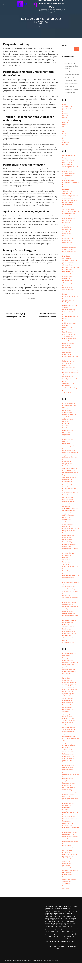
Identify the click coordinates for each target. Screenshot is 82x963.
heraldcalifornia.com (68, 756)
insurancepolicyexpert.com (70, 211)
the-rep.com (66, 222)
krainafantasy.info (67, 428)
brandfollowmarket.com (69, 602)
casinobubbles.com (68, 696)
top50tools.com (67, 220)
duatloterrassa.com (68, 794)
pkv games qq (73, 911)
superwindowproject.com (70, 341)
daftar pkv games (67, 106)
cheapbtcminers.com (68, 736)
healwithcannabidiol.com (69, 819)
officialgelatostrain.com (69, 832)
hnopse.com (66, 624)
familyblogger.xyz (67, 778)
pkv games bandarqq (69, 924)
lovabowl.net (66, 656)
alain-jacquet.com (67, 455)
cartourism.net (66, 352)
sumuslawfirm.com (68, 578)
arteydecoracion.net (68, 292)
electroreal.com (67, 676)
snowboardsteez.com (68, 510)
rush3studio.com (67, 419)
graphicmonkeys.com (68, 758)
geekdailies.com (67, 872)
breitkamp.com (67, 785)
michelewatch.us (67, 176)
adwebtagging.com (68, 609)
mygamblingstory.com (69, 403)
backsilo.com (66, 562)
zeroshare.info (66, 234)
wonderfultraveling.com (69, 260)
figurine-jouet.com (67, 857)
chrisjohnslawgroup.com (69, 781)
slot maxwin (68, 921)
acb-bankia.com (67, 555)
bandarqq (65, 104)
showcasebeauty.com (68, 209)
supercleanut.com (67, 752)
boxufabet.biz (66, 852)
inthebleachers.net (68, 365)
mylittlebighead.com (68, 745)
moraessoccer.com (68, 254)
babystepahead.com (68, 613)
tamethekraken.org (68, 803)
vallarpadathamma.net (69, 477)
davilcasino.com (67, 707)
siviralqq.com (66, 564)
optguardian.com (67, 703)
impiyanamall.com (67, 700)
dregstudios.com (67, 249)
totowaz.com (66, 595)
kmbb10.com (66, 517)
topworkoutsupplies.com (69, 687)
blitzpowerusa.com (68, 502)
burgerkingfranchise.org (69, 475)
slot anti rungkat (66, 916)
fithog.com (65, 294)
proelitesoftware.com (68, 772)
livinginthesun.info (67, 439)
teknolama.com (67, 481)
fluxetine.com (66, 321)
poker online (68, 906)
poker (64, 133)
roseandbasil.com (67, 303)
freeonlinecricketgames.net (70, 267)
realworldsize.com (67, 479)
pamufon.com (66, 796)
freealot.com (66, 747)
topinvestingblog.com (68, 218)
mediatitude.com (67, 198)
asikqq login (66, 129)
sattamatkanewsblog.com (70, 589)
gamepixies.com (67, 761)
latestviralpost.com (68, 497)
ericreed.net (66, 318)
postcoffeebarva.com (68, 470)
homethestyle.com (68, 718)
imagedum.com (67, 825)
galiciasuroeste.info (68, 245)
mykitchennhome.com (69, 334)
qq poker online (54, 946)
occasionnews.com (68, 627)
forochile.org (66, 256)
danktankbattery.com (68, 535)
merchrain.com (67, 874)
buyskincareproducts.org (70, 370)
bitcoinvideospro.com (69, 450)
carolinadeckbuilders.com (70, 216)
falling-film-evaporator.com (70, 575)
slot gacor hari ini (58, 914)
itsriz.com (65, 441)
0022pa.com (66, 231)
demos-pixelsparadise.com (70, 196)
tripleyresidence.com (68, 787)
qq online (65, 122)
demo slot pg (65, 939)
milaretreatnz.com (68, 238)
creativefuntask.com (68, 732)
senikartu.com (66, 432)
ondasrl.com (66, 807)
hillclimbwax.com (67, 622)
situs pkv (65, 144)
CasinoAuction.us (67, 330)
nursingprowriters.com (69, 580)
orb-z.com (65, 486)
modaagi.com (66, 240)
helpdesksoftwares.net (69, 653)
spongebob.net (67, 464)
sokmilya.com (66, 881)
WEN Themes (54, 960)
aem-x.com (65, 711)
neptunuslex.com (67, 171)
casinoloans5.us (67, 327)
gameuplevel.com (67, 716)
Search (64, 46)
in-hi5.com (65, 426)
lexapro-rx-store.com (68, 368)
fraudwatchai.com (67, 709)
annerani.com (66, 227)
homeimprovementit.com (70, 658)
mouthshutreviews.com (69, 689)
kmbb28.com (66, 877)
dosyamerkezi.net (67, 205)
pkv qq (64, 111)
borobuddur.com (67, 723)
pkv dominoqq (66, 109)
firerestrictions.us (67, 272)
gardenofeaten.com (68, 504)
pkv (63, 138)
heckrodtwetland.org (68, 310)
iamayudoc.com (67, 743)
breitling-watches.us (68, 180)
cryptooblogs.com (67, 714)
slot (63, 126)
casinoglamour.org (68, 383)
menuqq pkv (49, 906)
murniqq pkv (65, 944)
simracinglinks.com (68, 202)
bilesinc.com (66, 236)
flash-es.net (65, 557)
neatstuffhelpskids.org (69, 251)
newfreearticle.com (68, 499)
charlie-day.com (67, 540)
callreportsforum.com (69, 879)
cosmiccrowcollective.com (70, 452)
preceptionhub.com (68, 665)
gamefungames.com (68, 727)
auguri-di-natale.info (68, 173)
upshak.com (66, 560)
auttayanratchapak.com (69, 468)
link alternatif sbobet (52, 944)
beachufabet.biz (67, 845)
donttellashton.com (68, 417)
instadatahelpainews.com (70, 870)
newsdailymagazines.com (70, 662)
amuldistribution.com (68, 720)
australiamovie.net (68, 160)
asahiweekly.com (67, 749)
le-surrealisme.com (68, 207)
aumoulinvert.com (67, 336)
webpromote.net (67, 287)
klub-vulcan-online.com (69, 783)
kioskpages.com (67, 821)
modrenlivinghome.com (69, 868)
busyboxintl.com (67, 466)
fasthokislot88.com (68, 765)
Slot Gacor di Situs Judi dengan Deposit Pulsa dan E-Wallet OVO (28, 960)
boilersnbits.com (67, 495)
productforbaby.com (68, 484)
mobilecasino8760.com (69, 323)
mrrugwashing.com (68, 553)
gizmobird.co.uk (67, 162)
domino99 (49, 909)
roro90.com (65, 421)
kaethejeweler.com (68, 834)
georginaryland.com (68, 301)
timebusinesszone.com (69, 631)
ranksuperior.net (67, 611)
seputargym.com (67, 698)
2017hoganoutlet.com (69, 408)
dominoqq (65, 120)
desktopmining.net (68, 363)
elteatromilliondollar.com (70, 473)
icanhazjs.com (66, 345)
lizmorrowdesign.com (68, 816)
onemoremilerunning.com (70, 508)
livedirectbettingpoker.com (70, 542)
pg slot (64, 911)
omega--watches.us (68, 178)
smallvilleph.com (67, 243)
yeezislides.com (67, 667)
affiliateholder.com (68, 642)
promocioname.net (68, 263)
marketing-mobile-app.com (70, 528)
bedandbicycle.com (68, 754)
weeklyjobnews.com (68, 604)
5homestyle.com (67, 392)
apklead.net (65, 888)
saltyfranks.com (67, 225)
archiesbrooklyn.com (68, 274)
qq (63, 131)
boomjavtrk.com (67, 886)
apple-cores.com (67, 354)
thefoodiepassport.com (69, 339)
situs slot (65, 115)
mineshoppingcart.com (69, 685)
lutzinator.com (66, 805)
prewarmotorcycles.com (69, 200)
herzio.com (65, 423)
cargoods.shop (66, 443)
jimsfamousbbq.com (68, 155)
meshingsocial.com (68, 524)
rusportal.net (66, 435)
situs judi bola (54, 941)
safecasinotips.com (68, 767)
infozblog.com (66, 278)
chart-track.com (67, 258)
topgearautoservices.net (69, 854)
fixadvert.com (66, 187)
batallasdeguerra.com (69, 247)
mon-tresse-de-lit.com (69, 848)
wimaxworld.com (67, 265)
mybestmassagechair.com (70, 316)
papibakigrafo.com (68, 343)
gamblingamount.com (69, 620)
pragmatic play (58, 919)
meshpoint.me (66, 461)
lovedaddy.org (66, 546)
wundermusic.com (68, 725)
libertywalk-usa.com (68, 158)
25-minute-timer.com (68, 729)
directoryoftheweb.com (69, 414)
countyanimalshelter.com (70, 607)
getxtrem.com (66, 519)
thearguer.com (66, 526)
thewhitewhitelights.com (69, 305)
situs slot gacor (50, 921)
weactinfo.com (66, 522)
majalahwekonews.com (69, 406)
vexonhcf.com (66, 193)
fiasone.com (66, 533)
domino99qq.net (67, 412)
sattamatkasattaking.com (70, 837)
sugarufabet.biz (67, 850)
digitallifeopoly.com (68, 694)
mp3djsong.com (67, 164)
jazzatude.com (66, 229)
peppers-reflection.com (69, 633)
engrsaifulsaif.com (67, 734)
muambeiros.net (67, 276)
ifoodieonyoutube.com (69, 682)
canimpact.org (66, 348)
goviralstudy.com (67, 350)
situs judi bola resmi (67, 941)
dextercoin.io (66, 385)
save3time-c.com (67, 191)
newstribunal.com (67, 660)
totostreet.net (66, 705)
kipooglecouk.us (67, 332)
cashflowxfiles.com (68, 515)
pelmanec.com (66, 410)
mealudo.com (66, 537)
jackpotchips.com (67, 770)
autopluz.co (65, 189)
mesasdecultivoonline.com (70, 493)
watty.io (64, 437)
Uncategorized (31, 298)
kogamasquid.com (67, 377)
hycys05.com (66, 506)
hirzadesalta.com (67, 691)
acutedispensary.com (68, 586)
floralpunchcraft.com (68, 531)
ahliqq (64, 135)
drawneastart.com (67, 763)
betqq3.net (65, 325)
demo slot (65, 113)
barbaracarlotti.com (68, 361)
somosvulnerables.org (69, 792)
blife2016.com (66, 810)
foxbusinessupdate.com (69, 544)
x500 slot (60, 921)
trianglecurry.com (67, 823)
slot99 (57, 949)
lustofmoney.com (67, 629)
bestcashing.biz (67, 269)
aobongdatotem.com (68, 669)
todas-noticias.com (68, 430)
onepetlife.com (66, 839)
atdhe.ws (65, 307)
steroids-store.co (67, 289)
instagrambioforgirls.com (70, 513)
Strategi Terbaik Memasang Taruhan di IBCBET (71, 66)
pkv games (58, 906)
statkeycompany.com (68, 214)
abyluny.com (66, 883)
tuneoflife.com (66, 636)
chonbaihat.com (67, 281)
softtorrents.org (67, 790)
